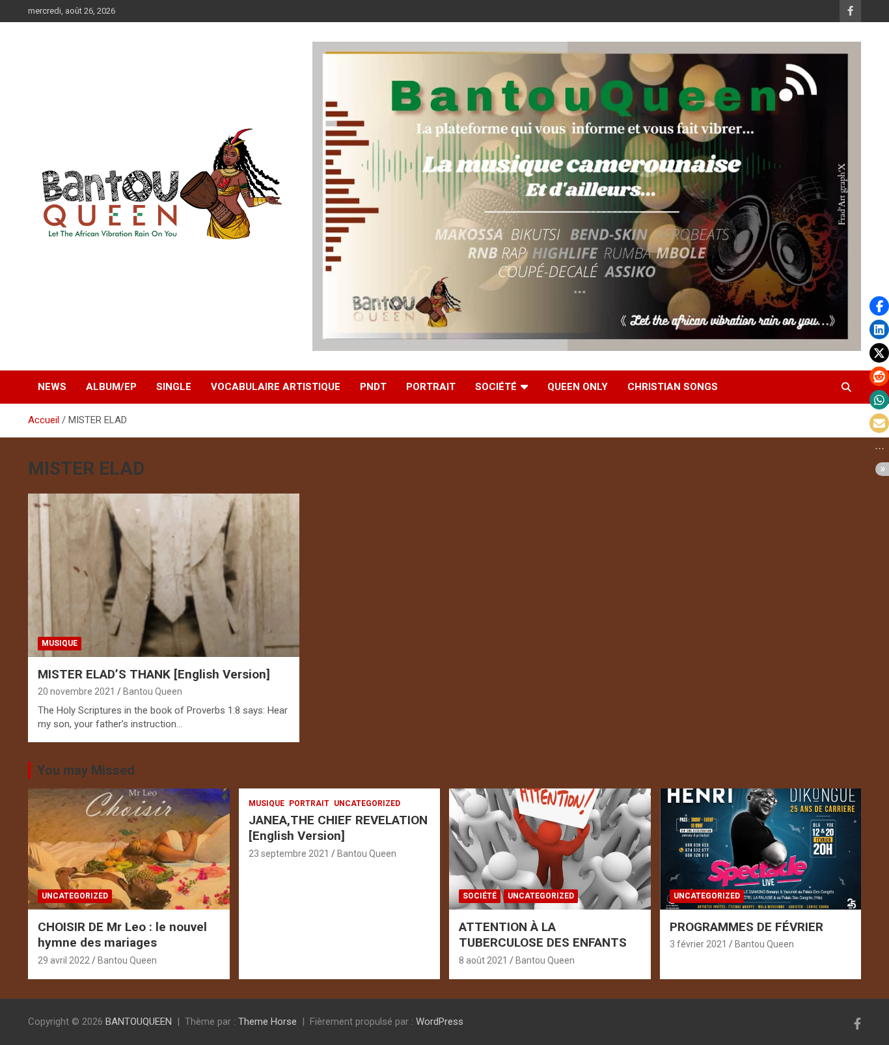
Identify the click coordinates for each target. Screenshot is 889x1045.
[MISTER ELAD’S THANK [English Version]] (164, 576)
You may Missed (86, 770)
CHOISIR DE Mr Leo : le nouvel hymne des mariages (122, 935)
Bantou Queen (152, 691)
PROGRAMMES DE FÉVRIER (746, 926)
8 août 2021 (483, 960)
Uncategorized (75, 895)
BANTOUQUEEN (138, 1021)
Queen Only (577, 387)
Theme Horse (267, 1021)
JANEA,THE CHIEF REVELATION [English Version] (338, 828)
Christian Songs (672, 387)
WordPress (439, 1021)
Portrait (431, 387)
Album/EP (111, 387)
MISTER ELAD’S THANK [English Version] (154, 674)
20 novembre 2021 (76, 691)
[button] (879, 306)
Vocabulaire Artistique (275, 387)
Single (173, 387)
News (52, 387)
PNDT (373, 387)
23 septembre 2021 (289, 853)
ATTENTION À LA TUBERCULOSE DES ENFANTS (543, 935)
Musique (59, 643)
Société (496, 387)
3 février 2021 (698, 944)
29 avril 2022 (64, 960)
